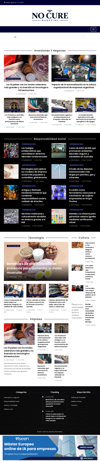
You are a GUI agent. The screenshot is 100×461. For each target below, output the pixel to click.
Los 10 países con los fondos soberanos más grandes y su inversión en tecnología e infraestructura (26, 87)
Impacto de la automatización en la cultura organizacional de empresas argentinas (74, 86)
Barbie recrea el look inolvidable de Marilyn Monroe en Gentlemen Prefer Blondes (89, 313)
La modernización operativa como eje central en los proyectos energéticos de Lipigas (86, 118)
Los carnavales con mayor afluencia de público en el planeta (90, 291)
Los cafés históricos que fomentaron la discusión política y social (90, 272)
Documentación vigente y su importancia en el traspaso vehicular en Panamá (62, 118)
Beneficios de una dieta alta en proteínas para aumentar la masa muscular (55, 402)
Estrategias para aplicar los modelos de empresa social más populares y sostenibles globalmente (34, 173)
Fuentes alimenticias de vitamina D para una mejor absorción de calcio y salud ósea (58, 303)
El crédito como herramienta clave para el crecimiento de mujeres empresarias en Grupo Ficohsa (82, 196)
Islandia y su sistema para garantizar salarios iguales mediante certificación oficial (82, 218)
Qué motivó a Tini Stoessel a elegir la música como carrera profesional (90, 251)
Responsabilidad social (29, 144)
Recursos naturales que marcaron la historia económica (38, 117)
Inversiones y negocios (13, 78)
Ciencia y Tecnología (13, 246)
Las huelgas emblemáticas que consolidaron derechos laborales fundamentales (34, 152)
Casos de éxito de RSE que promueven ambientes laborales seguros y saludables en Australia (82, 152)
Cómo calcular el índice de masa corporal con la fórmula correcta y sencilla (35, 303)
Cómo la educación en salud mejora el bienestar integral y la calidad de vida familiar (13, 303)
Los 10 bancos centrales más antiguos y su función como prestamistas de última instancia (14, 119)
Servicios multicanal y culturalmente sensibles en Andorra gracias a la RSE (33, 218)
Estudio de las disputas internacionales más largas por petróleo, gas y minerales (82, 173)
